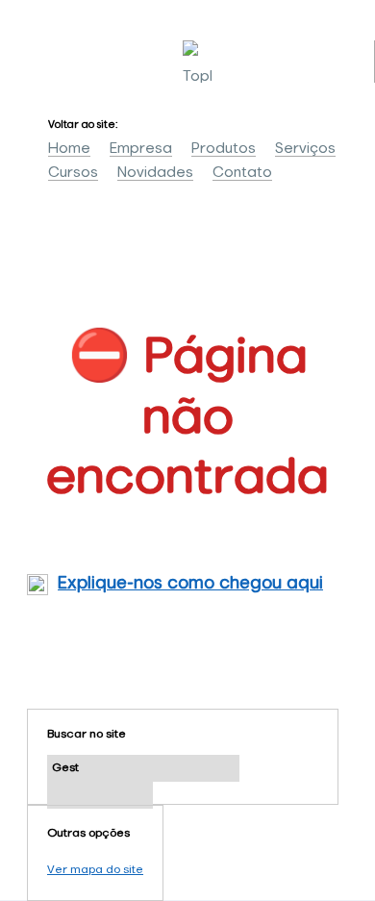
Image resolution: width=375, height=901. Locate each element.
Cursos (73, 172)
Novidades (155, 172)
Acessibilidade (57, 771)
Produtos (223, 148)
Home (69, 148)
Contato (242, 172)
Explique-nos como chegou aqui (190, 583)
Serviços (305, 148)
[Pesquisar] (100, 795)
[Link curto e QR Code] (57, 848)
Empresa (141, 148)
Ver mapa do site (95, 870)
